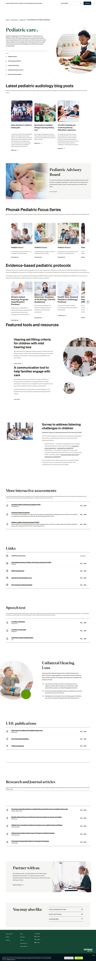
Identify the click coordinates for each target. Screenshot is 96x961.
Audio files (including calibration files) (22, 637)
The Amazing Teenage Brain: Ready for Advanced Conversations (30, 841)
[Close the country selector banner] (94, 3)
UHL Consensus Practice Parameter (21, 585)
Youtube (38, 942)
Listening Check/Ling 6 (13, 65)
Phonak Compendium (17, 746)
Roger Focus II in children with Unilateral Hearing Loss (27, 730)
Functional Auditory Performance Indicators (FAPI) (26, 504)
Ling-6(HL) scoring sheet (18, 629)
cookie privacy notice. (11, 959)
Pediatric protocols (12, 56)
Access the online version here (70, 454)
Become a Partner (17, 884)
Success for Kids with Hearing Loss (21, 578)
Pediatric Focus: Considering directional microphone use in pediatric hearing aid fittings (36, 825)
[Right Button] (87, 240)
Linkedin (38, 936)
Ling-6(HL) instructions (18, 621)
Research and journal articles (14, 74)
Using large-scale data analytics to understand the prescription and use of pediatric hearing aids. (39, 809)
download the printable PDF (65, 448)
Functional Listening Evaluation (20, 512)
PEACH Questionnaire (17, 571)
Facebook (38, 933)
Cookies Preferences (69, 958)
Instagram (38, 939)
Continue (87, 3)
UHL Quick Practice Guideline (20, 739)
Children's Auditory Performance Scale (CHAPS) (25, 522)
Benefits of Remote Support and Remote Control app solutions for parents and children (36, 817)
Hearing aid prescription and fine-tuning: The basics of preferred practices (33, 833)
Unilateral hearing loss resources (15, 70)
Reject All (79, 958)
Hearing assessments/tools (14, 61)
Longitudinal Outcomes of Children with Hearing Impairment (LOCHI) (31, 562)
